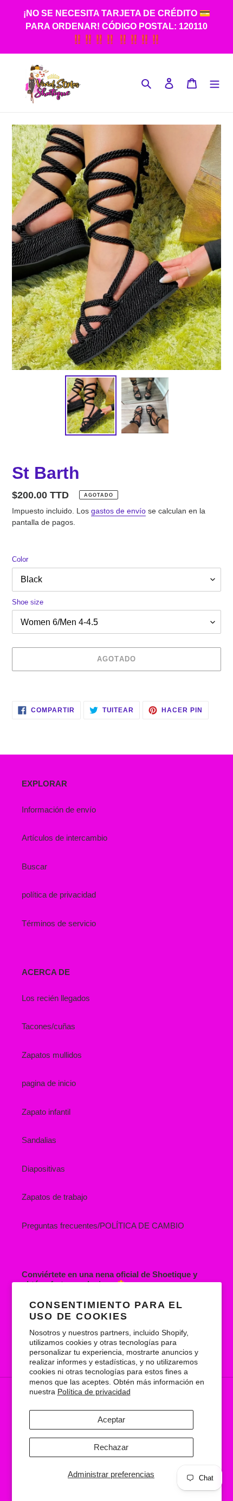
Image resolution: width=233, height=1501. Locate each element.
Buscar (34, 866)
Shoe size (27, 602)
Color (20, 559)
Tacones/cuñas (48, 1026)
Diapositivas (43, 1168)
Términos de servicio (59, 923)
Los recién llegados (56, 998)
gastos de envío (118, 510)
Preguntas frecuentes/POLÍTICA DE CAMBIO (103, 1225)
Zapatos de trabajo (54, 1196)
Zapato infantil (46, 1111)
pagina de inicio (49, 1083)
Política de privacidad (94, 1391)
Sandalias (39, 1140)
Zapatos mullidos (52, 1055)
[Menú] (214, 83)
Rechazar (111, 1447)
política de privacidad (59, 894)
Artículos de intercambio (64, 837)
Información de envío (59, 809)
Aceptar (111, 1419)
